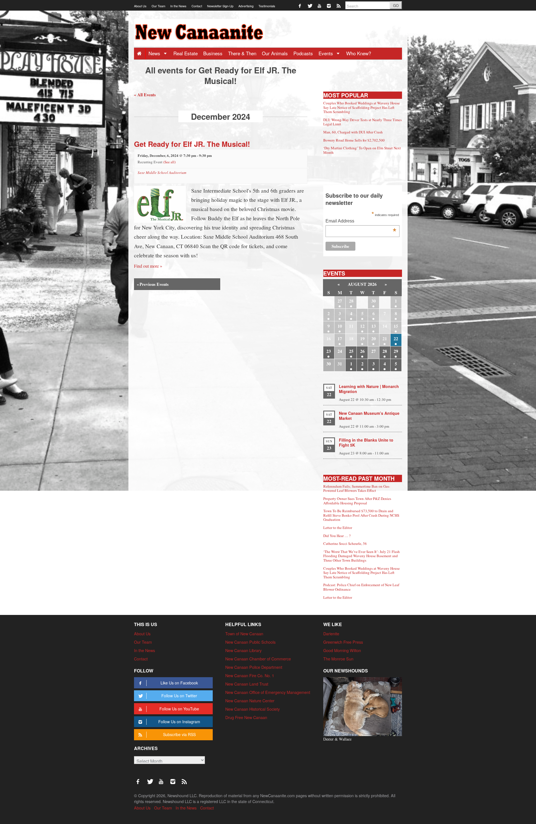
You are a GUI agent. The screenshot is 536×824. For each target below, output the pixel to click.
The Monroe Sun (338, 659)
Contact (197, 6)
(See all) (169, 161)
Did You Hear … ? (337, 535)
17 (340, 338)
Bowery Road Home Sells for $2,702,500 (354, 140)
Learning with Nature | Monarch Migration (369, 389)
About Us (140, 6)
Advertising (245, 6)
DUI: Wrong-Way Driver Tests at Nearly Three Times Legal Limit (362, 122)
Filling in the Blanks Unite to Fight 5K (366, 442)
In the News (178, 6)
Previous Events (153, 284)
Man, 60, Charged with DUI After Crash (353, 132)
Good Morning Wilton (342, 650)
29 (396, 351)
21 (384, 338)
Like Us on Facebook (179, 683)
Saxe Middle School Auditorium (162, 172)
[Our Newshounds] (362, 706)
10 (340, 326)
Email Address (361, 221)
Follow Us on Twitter (179, 695)
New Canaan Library (243, 650)
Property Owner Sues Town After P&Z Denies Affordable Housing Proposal (357, 501)
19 (362, 338)
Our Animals (275, 53)
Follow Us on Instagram (179, 721)
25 (351, 351)
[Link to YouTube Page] (319, 5)
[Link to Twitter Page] (310, 5)
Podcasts (303, 53)
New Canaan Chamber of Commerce (258, 659)
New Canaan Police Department (253, 667)
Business (212, 53)
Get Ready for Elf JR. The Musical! (192, 144)
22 (396, 338)
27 (340, 301)
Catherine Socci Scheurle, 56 (345, 543)
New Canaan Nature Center (249, 700)
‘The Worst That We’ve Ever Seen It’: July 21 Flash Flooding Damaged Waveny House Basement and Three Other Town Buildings (361, 556)
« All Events (145, 95)
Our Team (158, 6)
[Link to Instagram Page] (329, 5)
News (155, 53)
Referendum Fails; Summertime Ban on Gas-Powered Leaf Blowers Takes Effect (356, 488)
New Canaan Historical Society (252, 709)
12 (362, 326)
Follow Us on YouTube (179, 709)
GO (396, 5)
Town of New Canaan (244, 633)
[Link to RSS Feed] (339, 5)
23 (328, 351)
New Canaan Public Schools (250, 642)
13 (373, 326)
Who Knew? (358, 53)
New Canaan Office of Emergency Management (267, 692)
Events (326, 53)
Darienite (331, 633)
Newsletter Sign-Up (220, 6)
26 (362, 351)
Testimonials (267, 6)
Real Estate (185, 53)
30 (373, 301)
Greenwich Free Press (343, 642)
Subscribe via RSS (179, 734)
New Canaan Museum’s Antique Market (369, 415)
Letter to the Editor (337, 527)
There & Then (242, 53)
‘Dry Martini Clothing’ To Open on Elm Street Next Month (362, 150)
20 (373, 338)
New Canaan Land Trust (246, 684)
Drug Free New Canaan (246, 717)
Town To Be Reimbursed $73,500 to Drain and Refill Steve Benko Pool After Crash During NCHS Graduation (361, 515)
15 (396, 326)
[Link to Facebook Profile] (300, 5)
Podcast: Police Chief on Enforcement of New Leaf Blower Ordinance (361, 587)
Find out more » (148, 266)
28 (351, 301)
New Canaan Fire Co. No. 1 (249, 675)
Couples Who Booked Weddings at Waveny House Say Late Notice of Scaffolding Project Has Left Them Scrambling (361, 107)
